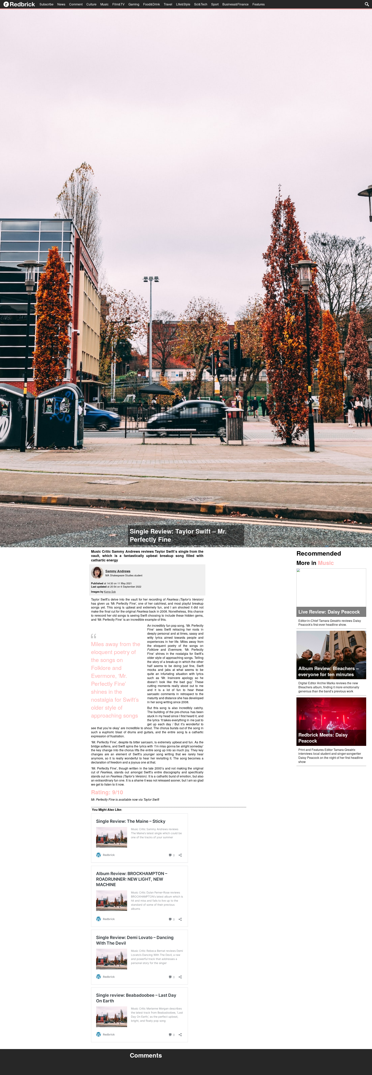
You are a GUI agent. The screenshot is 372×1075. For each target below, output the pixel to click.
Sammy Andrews (117, 571)
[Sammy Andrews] (98, 573)
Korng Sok (110, 591)
